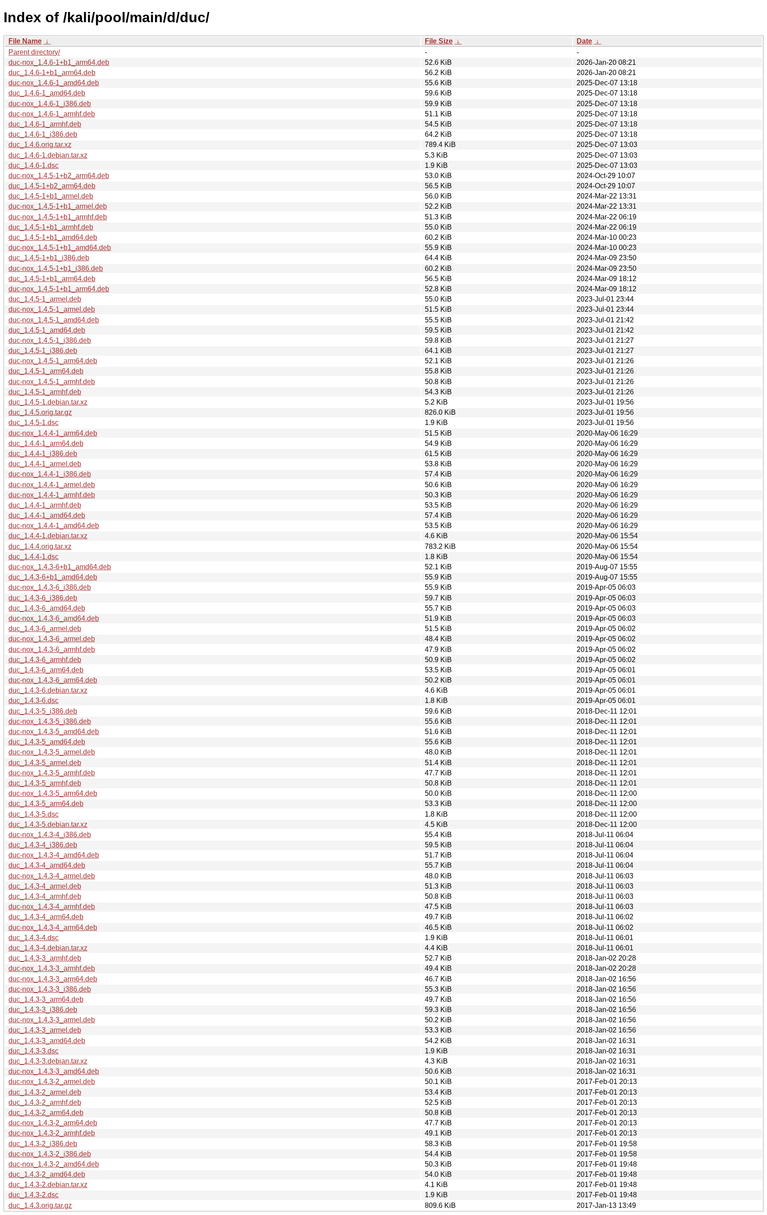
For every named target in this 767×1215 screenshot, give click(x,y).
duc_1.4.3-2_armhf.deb (44, 1102)
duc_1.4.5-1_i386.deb (42, 350)
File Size (439, 41)
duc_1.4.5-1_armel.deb (44, 299)
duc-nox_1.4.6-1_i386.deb (49, 103)
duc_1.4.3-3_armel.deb (44, 1030)
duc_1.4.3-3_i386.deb (42, 1009)
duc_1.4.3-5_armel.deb (44, 762)
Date (584, 41)
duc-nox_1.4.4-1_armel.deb (51, 484)
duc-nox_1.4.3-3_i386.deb (49, 989)
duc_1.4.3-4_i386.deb (42, 845)
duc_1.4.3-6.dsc (33, 700)
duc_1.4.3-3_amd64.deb (46, 1040)
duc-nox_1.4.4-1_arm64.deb (52, 433)
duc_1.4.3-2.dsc (33, 1195)
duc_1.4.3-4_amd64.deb (46, 865)
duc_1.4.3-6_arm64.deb (45, 670)
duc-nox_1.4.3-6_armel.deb (51, 639)
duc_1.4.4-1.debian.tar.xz (47, 536)
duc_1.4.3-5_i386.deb (42, 711)
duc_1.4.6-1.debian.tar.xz (47, 155)
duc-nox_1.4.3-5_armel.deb (51, 752)
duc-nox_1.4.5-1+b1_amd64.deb (59, 247)
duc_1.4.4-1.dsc (33, 556)
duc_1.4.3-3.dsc (33, 1051)
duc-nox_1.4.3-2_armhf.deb (51, 1133)
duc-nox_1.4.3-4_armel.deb (51, 876)
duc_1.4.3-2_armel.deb (44, 1092)
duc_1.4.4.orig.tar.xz (39, 546)
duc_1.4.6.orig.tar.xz (39, 144)
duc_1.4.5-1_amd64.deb (46, 330)
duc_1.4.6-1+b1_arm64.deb (51, 72)
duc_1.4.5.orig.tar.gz (40, 412)
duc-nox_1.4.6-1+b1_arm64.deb (58, 62)
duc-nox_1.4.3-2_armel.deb (51, 1081)
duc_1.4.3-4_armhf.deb (44, 896)
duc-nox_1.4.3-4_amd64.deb (53, 855)
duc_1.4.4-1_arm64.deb (45, 443)
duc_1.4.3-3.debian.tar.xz (47, 1061)
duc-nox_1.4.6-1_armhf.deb (51, 114)
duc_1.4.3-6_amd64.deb (46, 608)
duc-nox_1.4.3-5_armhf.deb (51, 773)
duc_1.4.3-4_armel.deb (44, 886)
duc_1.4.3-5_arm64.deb (45, 803)
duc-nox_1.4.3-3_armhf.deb (51, 968)
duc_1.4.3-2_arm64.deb (45, 1112)
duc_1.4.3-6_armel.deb (44, 628)
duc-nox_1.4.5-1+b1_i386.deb (55, 268)
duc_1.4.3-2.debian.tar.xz (47, 1184)
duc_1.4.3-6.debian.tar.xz (47, 690)
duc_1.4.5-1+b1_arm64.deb (51, 278)
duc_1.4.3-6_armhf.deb (44, 659)
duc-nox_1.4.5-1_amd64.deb (53, 320)
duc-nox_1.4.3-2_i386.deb (49, 1154)
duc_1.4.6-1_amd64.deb (46, 93)
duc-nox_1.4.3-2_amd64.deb (53, 1164)
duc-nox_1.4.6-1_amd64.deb (53, 83)
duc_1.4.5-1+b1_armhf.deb (50, 227)
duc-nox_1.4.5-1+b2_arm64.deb (58, 175)
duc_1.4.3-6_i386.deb (42, 598)
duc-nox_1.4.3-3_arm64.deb (52, 979)
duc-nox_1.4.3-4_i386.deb (49, 834)
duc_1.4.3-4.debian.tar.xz (47, 948)
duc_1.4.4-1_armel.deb (44, 464)
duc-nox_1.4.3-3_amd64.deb (53, 1071)
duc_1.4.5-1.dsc (33, 422)
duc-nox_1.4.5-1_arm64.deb (52, 361)
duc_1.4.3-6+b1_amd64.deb (52, 577)
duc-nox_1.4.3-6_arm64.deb (52, 680)
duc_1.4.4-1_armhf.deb (44, 505)
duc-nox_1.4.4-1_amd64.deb (53, 525)
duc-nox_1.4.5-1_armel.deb (51, 309)
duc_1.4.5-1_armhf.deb (44, 392)
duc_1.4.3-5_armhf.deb (44, 783)
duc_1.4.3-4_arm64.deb (45, 917)
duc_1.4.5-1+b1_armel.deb (50, 196)
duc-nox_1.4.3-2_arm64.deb (52, 1123)
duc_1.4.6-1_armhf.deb (44, 124)
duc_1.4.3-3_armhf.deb (44, 958)
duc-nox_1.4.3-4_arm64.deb (52, 927)
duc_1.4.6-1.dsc (33, 165)
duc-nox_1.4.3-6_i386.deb (49, 587)
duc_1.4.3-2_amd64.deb (46, 1174)
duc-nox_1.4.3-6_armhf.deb (51, 649)
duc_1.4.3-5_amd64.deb (46, 742)
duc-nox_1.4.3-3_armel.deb (51, 1020)
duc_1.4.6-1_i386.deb (42, 134)
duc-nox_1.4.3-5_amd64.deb (53, 731)
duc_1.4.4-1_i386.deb (42, 453)
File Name (25, 41)
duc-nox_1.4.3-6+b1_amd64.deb (59, 567)
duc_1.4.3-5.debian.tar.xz (47, 824)
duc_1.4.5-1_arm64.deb (45, 371)
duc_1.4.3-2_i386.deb (42, 1144)
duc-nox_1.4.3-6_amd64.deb (53, 618)
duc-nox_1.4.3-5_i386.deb (49, 721)
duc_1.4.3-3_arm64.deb (45, 999)
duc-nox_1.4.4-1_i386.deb (49, 474)
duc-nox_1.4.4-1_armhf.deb (51, 495)
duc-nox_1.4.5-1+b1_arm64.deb (58, 289)
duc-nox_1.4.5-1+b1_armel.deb (57, 206)
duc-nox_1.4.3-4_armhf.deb (51, 906)
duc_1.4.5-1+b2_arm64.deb (51, 186)
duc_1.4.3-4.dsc (33, 937)
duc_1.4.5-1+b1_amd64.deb (52, 237)
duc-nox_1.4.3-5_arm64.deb (52, 793)
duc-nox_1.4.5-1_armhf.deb (51, 381)
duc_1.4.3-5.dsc (33, 814)
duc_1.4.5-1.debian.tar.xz (47, 402)
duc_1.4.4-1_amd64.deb (46, 515)
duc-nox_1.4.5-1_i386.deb (49, 340)
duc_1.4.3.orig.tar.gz (40, 1205)
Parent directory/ (34, 52)
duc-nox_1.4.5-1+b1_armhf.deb (57, 217)
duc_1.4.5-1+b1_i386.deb (48, 258)
